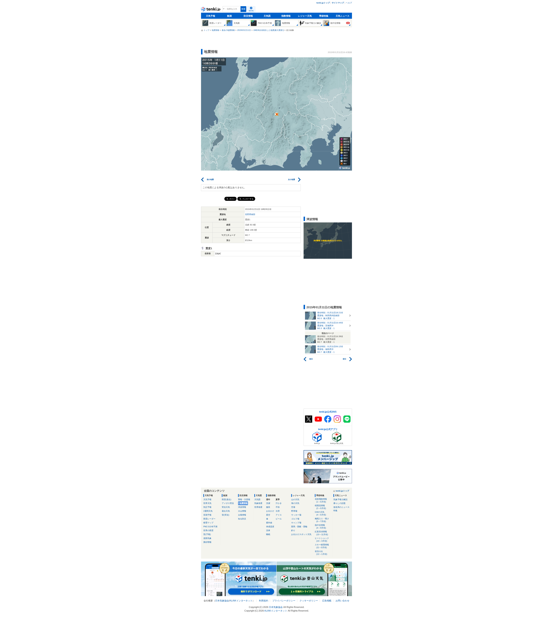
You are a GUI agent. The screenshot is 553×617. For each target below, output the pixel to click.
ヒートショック (322, 539)
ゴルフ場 (295, 519)
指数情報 (286, 16)
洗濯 (268, 503)
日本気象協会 (222, 600)
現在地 (251, 11)
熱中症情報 (320, 526)
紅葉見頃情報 (321, 532)
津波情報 (242, 507)
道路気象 (207, 538)
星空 (268, 515)
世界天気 (207, 503)
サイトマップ (338, 3)
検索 (243, 9)
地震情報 (243, 503)
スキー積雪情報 (322, 546)
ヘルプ (349, 3)
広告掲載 (326, 600)
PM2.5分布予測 (210, 526)
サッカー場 (296, 515)
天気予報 (210, 16)
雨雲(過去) (226, 499)
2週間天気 (208, 511)
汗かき (279, 503)
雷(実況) (225, 515)
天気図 (267, 16)
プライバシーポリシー (283, 600)
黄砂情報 (207, 542)
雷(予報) (207, 534)
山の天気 (295, 499)
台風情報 (242, 515)
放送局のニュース (341, 507)
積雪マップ (208, 522)
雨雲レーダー (209, 519)
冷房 (278, 511)
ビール (279, 519)
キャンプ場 (296, 522)
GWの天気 (320, 513)
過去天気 (226, 511)
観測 (229, 16)
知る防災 (242, 519)
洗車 (268, 530)
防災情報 (248, 16)
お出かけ (270, 511)
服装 (268, 507)
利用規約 (263, 600)
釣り (293, 530)
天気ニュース (343, 16)
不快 (278, 507)
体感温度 (270, 526)
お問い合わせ (342, 600)
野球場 (294, 511)
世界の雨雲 (208, 530)
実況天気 (226, 507)
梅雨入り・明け (322, 519)
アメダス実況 (228, 503)
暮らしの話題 (339, 503)
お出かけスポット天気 (301, 534)
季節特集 (323, 16)
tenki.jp (211, 9)
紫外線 (269, 522)
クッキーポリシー (309, 600)
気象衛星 (258, 503)
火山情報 (242, 511)
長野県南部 (250, 214)
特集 (335, 510)
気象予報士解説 (340, 499)
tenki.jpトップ (323, 3)
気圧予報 (207, 507)
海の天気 (295, 503)
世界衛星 (258, 507)
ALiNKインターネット (241, 600)
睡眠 (268, 534)
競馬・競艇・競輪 (299, 526)
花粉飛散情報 (321, 500)
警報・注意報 (244, 499)
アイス (279, 515)
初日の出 (321, 552)
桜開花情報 (320, 506)
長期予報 (207, 515)
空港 (293, 507)
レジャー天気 (305, 16)
